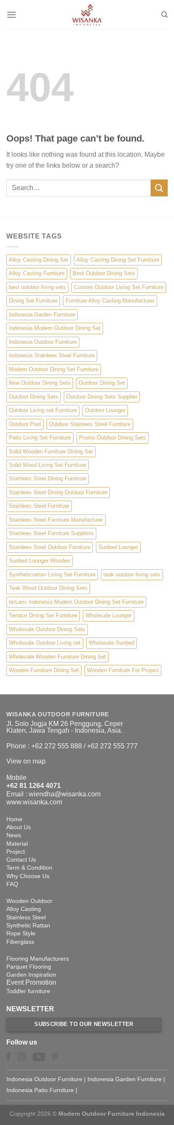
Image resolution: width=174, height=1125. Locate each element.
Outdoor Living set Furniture (43, 410)
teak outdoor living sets (131, 574)
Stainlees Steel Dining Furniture (47, 478)
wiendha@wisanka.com (65, 794)
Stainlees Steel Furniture (39, 506)
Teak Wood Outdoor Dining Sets (48, 588)
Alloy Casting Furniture (37, 273)
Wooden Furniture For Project (123, 670)
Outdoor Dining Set (102, 383)
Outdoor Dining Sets (33, 397)
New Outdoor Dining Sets (40, 383)
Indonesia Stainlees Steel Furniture (52, 355)
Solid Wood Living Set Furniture (47, 465)
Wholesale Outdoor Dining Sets (47, 629)
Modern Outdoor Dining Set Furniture (53, 369)
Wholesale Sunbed (111, 643)
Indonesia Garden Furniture (42, 314)
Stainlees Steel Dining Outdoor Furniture (58, 492)
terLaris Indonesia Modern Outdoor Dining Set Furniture (76, 602)
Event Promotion (31, 982)
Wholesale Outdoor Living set (45, 643)
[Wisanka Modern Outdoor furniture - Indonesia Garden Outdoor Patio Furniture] (87, 14)
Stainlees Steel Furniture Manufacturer (56, 520)
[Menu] (11, 14)
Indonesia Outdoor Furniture (43, 342)
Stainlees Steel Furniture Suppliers (51, 533)
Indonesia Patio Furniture (40, 1090)
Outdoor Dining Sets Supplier (101, 397)
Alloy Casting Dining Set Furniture (117, 260)
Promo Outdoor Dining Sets (112, 437)
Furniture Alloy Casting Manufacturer (110, 300)
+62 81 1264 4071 (33, 785)
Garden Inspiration (31, 974)
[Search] (164, 15)
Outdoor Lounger (105, 410)
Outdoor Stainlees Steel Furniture (89, 424)
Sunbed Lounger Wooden (39, 560)
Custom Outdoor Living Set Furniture (118, 287)
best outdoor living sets (37, 287)
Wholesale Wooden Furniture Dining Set (57, 657)
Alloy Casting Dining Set (38, 260)
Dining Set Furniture (33, 300)
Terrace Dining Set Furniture (43, 615)
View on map (26, 761)
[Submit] (159, 187)
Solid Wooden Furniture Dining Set (51, 451)
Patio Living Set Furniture (40, 437)
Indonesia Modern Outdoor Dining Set (55, 328)
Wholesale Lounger (108, 615)
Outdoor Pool (25, 424)
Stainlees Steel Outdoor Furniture (49, 547)
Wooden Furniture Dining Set (44, 670)
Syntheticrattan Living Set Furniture (52, 574)
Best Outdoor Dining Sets (104, 273)
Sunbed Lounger (118, 547)
